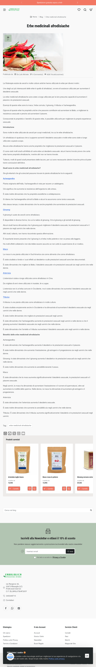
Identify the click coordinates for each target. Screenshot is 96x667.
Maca (5, 249)
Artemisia (7, 273)
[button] (77, 2)
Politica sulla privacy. (57, 658)
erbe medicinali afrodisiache (20, 425)
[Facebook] (5, 608)
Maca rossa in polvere (50, 477)
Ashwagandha (9, 178)
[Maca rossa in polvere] (57, 460)
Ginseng (6, 209)
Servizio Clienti (71, 627)
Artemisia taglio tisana (16, 477)
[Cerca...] (85, 9)
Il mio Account (40, 627)
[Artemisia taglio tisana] (22, 460)
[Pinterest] (19, 608)
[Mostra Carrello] (91, 9)
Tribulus (6, 297)
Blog (41, 17)
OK (87, 655)
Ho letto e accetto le (51, 557)
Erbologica (7, 627)
